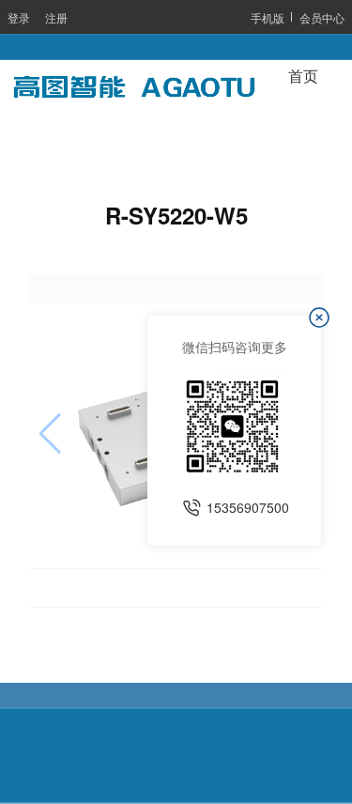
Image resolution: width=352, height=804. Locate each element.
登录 (19, 17)
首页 (303, 77)
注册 (56, 17)
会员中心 (321, 17)
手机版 (267, 17)
